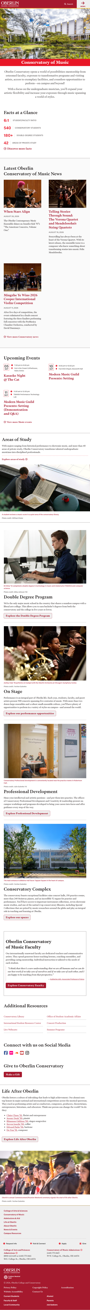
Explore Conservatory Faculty (26, 985)
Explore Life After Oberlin (20, 1139)
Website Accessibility (13, 1291)
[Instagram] (27, 1053)
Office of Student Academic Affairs (64, 1016)
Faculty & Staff (10, 1300)
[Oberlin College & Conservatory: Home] (10, 4)
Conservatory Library (14, 1016)
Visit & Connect (39, 1243)
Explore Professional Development (27, 813)
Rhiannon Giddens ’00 (17, 1121)
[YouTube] (22, 1053)
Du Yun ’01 (12, 1130)
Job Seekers (52, 1305)
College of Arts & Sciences (16, 1211)
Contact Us (37, 1291)
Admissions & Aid (12, 1218)
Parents (50, 1300)
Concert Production (56, 1023)
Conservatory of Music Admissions (63, 1250)
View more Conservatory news (22, 336)
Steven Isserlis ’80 (15, 1124)
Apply (64, 1243)
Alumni (50, 1296)
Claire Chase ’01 (14, 1115)
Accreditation (67, 1287)
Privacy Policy (10, 1287)
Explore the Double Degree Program (28, 615)
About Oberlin (10, 1226)
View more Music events (19, 422)
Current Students (11, 1296)
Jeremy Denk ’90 (14, 1118)
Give (84, 1243)
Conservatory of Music (14, 1214)
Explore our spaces (17, 917)
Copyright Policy (40, 1287)
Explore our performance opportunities (30, 713)
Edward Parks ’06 (15, 1127)
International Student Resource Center (22, 1023)
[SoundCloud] (17, 1053)
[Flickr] (11, 1053)
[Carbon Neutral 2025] (45, 1277)
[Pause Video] (4, 16)
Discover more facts (19, 148)
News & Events (10, 1229)
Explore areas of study (13, 459)
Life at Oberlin (10, 1222)
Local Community (12, 1305)
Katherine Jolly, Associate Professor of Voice (67, 979)
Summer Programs (56, 1029)
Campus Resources (12, 1233)
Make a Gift (13, 1074)
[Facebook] (6, 1053)
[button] (68, 4)
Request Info (11, 1243)
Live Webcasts (10, 1029)
